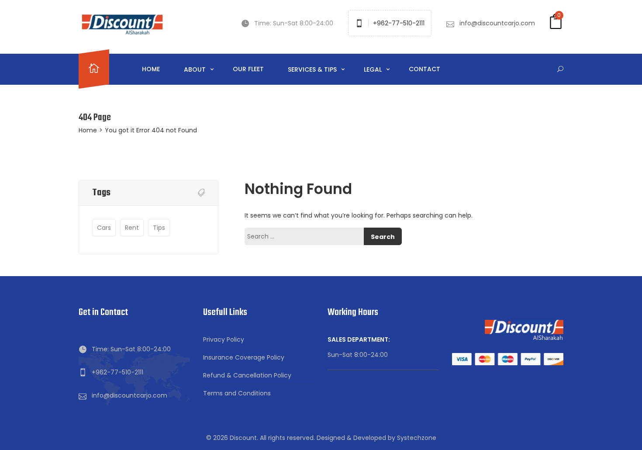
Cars (104, 227)
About (195, 69)
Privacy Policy (223, 339)
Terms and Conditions (237, 393)
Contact (424, 69)
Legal (373, 69)
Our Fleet (248, 69)
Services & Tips (313, 69)
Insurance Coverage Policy (243, 357)
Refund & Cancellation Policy (247, 375)
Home (151, 69)
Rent (132, 227)
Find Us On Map (102, 413)
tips (159, 227)
